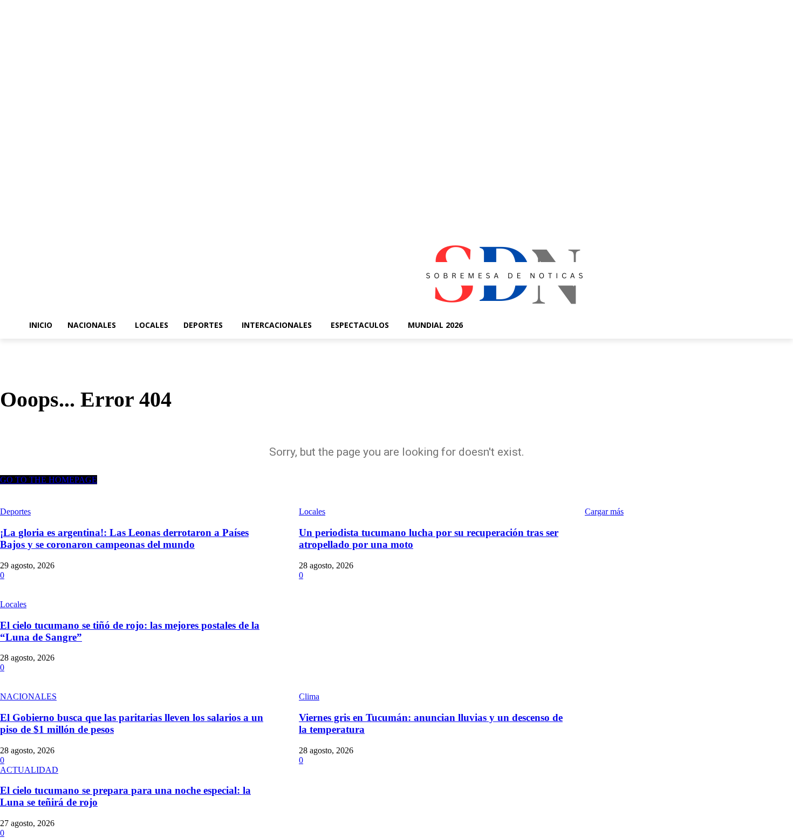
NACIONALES (28, 696)
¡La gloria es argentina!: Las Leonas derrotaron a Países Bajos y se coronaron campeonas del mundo (124, 538)
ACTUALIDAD (29, 769)
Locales (13, 604)
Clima (309, 696)
